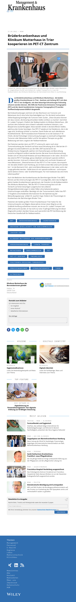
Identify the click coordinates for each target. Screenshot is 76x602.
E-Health (11, 548)
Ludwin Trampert (42, 244)
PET (48, 250)
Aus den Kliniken (41, 436)
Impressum (12, 583)
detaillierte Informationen (19, 311)
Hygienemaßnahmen (15, 368)
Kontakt (11, 575)
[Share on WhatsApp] (22, 330)
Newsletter (12, 571)
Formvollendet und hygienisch (39, 423)
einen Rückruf (15, 308)
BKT (11, 221)
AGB (8, 587)
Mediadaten (12, 578)
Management (12, 543)
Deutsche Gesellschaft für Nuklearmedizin (31, 227)
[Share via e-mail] (27, 330)
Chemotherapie (50, 221)
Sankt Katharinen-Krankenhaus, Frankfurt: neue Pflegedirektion (40, 455)
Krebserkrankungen (19, 244)
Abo (8, 573)
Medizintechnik (15, 555)
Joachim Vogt (16, 233)
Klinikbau (47, 421)
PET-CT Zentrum (17, 256)
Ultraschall (16, 274)
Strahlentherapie (41, 268)
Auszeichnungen (40, 467)
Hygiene (11, 550)
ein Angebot (15, 306)
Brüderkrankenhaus (28, 221)
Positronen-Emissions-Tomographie (27, 262)
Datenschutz (13, 585)
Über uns (11, 580)
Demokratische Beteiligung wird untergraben (45, 485)
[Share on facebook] (8, 330)
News (22, 31)
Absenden (61, 512)
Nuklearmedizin (34, 250)
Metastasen (15, 250)
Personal (37, 451)
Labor (10, 552)
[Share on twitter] (13, 330)
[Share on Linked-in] (17, 330)
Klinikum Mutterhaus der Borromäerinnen (30, 238)
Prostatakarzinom (18, 268)
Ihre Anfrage (13, 316)
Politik (37, 482)
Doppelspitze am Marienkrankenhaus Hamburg (46, 439)
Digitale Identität (46, 368)
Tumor (58, 268)
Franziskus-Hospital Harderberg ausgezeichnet (45, 469)
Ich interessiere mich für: (17, 303)
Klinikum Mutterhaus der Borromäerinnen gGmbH (17, 284)
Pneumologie (36, 256)
